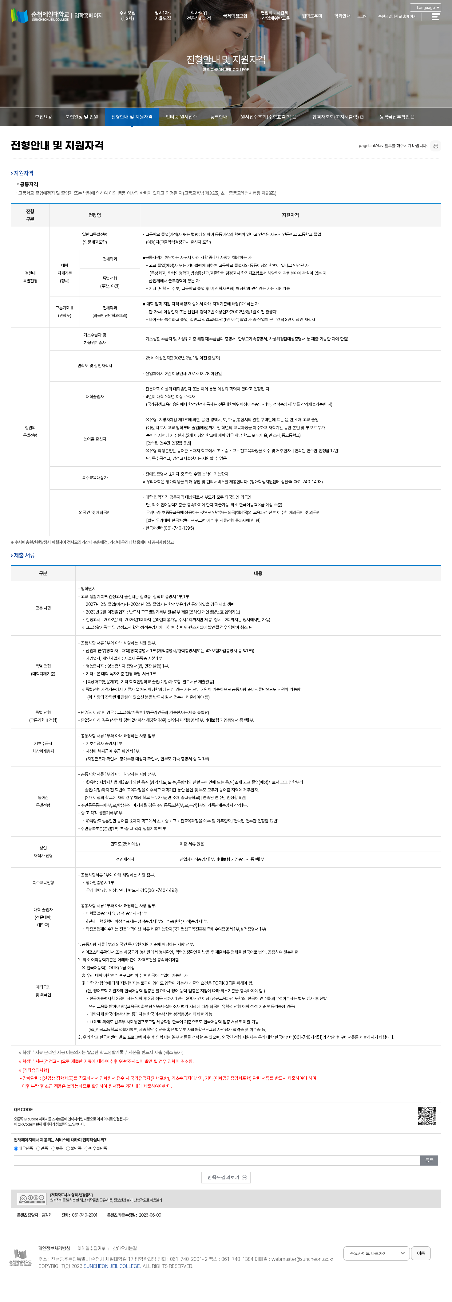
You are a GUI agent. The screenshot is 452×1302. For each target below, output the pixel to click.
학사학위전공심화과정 (199, 15)
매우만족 (25, 1148)
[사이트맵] (439, 21)
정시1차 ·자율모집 (163, 15)
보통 (59, 1148)
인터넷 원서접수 (181, 117)
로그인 (362, 16)
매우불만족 (98, 1148)
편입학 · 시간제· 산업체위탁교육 (275, 15)
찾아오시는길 (125, 1248)
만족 (44, 1148)
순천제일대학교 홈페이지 (397, 16)
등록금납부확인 (395, 117)
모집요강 (43, 117)
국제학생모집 (235, 16)
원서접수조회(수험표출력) (266, 117)
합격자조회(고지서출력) (335, 117)
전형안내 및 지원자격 (132, 117)
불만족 (75, 1148)
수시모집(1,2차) (128, 15)
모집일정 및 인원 (81, 117)
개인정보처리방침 (54, 1248)
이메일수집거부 (91, 1248)
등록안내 (219, 117)
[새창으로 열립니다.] (226, 1175)
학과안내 (343, 16)
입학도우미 (312, 16)
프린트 (435, 145)
